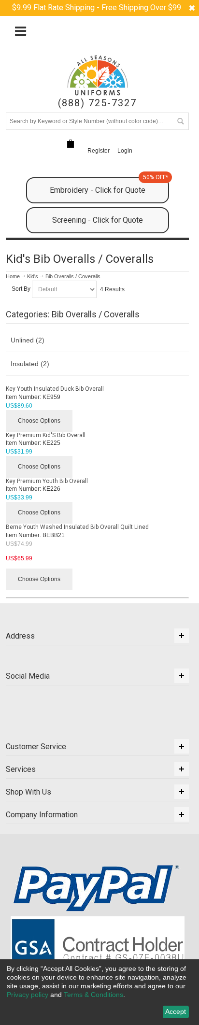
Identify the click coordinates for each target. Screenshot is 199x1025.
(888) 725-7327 (97, 103)
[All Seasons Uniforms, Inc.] (98, 75)
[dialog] (99, 992)
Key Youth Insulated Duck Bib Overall (55, 388)
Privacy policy (27, 994)
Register (98, 150)
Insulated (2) (30, 364)
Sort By (21, 288)
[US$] (70, 144)
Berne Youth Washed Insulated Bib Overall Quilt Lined (77, 527)
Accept (175, 1011)
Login (124, 150)
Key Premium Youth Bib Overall (47, 481)
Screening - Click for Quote (97, 220)
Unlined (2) (27, 340)
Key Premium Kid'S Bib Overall (45, 435)
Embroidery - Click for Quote (109, 186)
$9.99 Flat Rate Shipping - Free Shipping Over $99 (96, 7)
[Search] (180, 121)
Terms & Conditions (93, 994)
